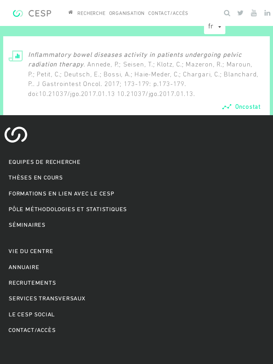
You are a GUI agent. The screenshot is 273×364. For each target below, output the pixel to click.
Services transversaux (47, 299)
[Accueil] (32, 12)
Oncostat (248, 107)
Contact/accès (168, 13)
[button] (214, 27)
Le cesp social (32, 315)
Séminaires (27, 225)
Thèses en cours (36, 178)
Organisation (127, 13)
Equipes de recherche (45, 162)
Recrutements (32, 283)
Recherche (91, 13)
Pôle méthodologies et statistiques (68, 210)
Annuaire (24, 267)
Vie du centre (31, 251)
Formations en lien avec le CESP (61, 194)
